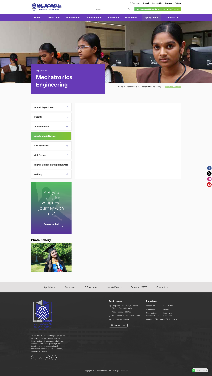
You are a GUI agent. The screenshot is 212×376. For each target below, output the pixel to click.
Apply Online (152, 17)
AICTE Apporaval (170, 319)
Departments (92, 17)
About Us (53, 17)
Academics (72, 17)
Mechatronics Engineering (151, 87)
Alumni (146, 3)
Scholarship (157, 3)
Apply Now (49, 287)
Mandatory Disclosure (154, 319)
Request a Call (51, 224)
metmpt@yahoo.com (120, 319)
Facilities (112, 17)
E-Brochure (135, 3)
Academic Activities (45, 136)
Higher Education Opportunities (51, 164)
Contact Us (172, 17)
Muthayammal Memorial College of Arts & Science (158, 9)
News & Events (113, 287)
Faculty (38, 117)
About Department (44, 107)
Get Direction (119, 325)
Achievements (42, 126)
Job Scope (40, 155)
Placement (131, 17)
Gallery (178, 3)
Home (36, 17)
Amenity (168, 3)
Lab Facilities (41, 145)
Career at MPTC (139, 287)
